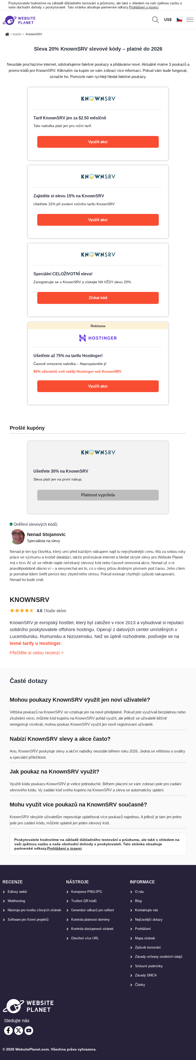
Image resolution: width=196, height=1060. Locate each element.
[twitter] (18, 1030)
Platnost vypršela (98, 495)
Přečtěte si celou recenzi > (37, 652)
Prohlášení (143, 929)
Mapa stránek (145, 938)
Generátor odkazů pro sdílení (92, 910)
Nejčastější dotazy (149, 919)
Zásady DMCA (146, 975)
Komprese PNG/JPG (86, 892)
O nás (139, 892)
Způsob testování (148, 947)
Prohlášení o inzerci (143, 7)
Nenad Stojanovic (46, 534)
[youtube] (28, 1030)
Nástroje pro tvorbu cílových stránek (34, 910)
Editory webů (17, 892)
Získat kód (98, 297)
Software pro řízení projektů (28, 919)
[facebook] (8, 1030)
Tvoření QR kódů (83, 901)
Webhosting (16, 901)
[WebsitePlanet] (7, 33)
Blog (138, 901)
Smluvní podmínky (149, 966)
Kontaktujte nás (146, 910)
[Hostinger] (98, 363)
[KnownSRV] (98, 123)
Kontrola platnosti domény (90, 919)
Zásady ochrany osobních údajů (158, 957)
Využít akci (97, 142)
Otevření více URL (85, 938)
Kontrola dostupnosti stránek (92, 929)
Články (140, 985)
